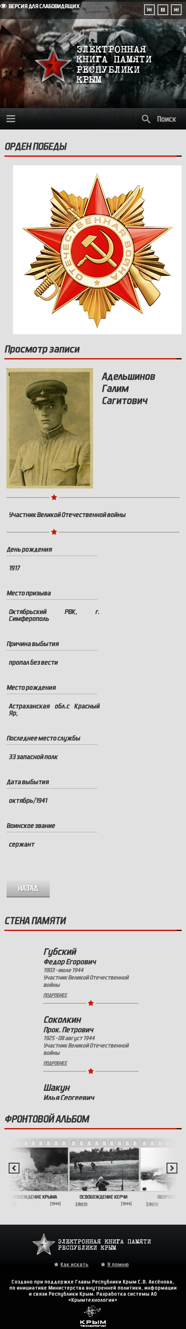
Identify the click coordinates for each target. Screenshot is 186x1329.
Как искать (75, 1264)
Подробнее (55, 995)
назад (28, 888)
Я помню (118, 1264)
